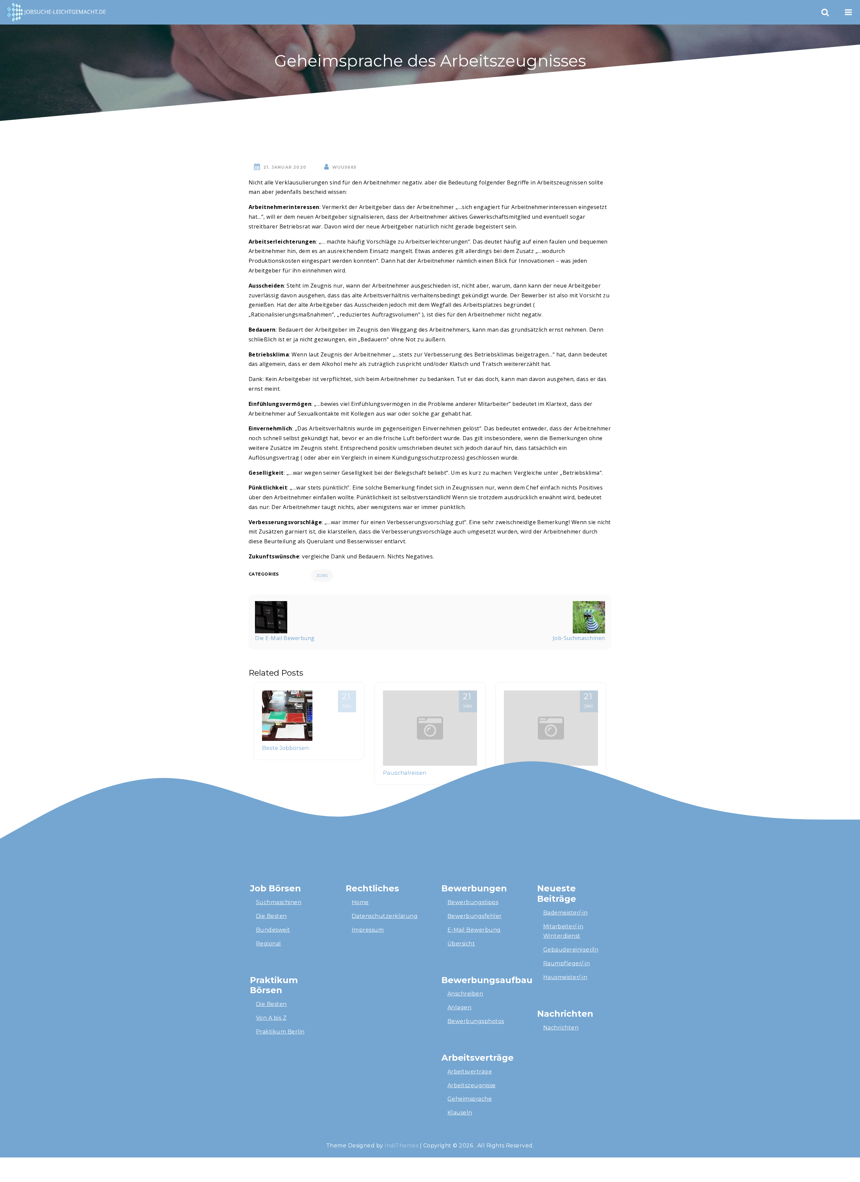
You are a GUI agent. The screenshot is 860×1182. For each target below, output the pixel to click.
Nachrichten (560, 1027)
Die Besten (271, 916)
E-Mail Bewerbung (474, 930)
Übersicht (461, 943)
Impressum (368, 930)
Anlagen (459, 1007)
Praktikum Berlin (280, 1031)
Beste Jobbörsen (285, 748)
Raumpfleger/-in (566, 963)
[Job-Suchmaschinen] (589, 616)
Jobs (322, 575)
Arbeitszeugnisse (471, 1085)
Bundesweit (273, 930)
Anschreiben (465, 993)
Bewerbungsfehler (474, 916)
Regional (268, 943)
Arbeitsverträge (469, 1071)
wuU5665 (344, 167)
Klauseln (459, 1112)
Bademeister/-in (565, 913)
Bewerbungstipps (472, 902)
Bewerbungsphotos (475, 1021)
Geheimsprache (469, 1099)
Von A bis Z (271, 1018)
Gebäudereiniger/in (571, 949)
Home (360, 902)
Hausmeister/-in (565, 977)
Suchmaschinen (278, 902)
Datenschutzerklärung (385, 916)
